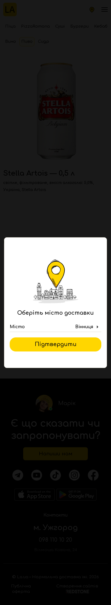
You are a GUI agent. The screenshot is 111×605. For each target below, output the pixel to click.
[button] (55, 327)
